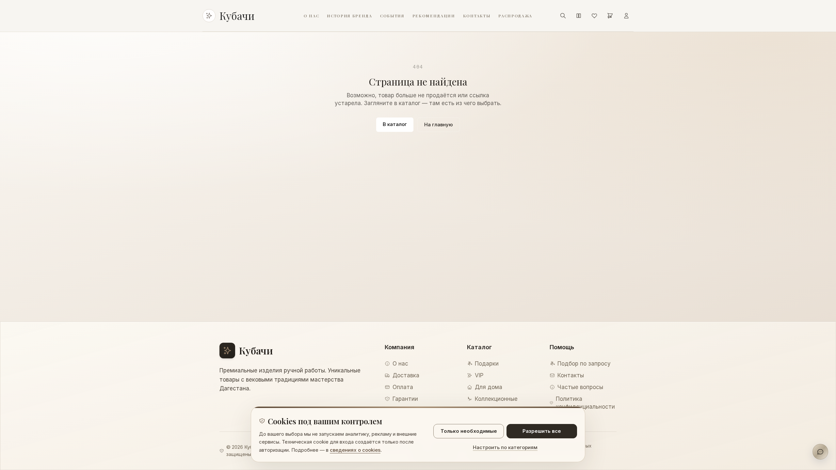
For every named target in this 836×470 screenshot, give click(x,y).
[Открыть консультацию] (820, 452)
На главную (438, 124)
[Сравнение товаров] (578, 15)
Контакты (476, 15)
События (392, 15)
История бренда (349, 15)
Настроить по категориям (505, 447)
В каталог (395, 124)
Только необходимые (469, 431)
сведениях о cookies (355, 450)
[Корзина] (610, 15)
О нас (311, 15)
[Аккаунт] (626, 15)
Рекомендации (433, 15)
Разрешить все (541, 431)
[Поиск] (563, 15)
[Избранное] (594, 15)
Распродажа (515, 15)
